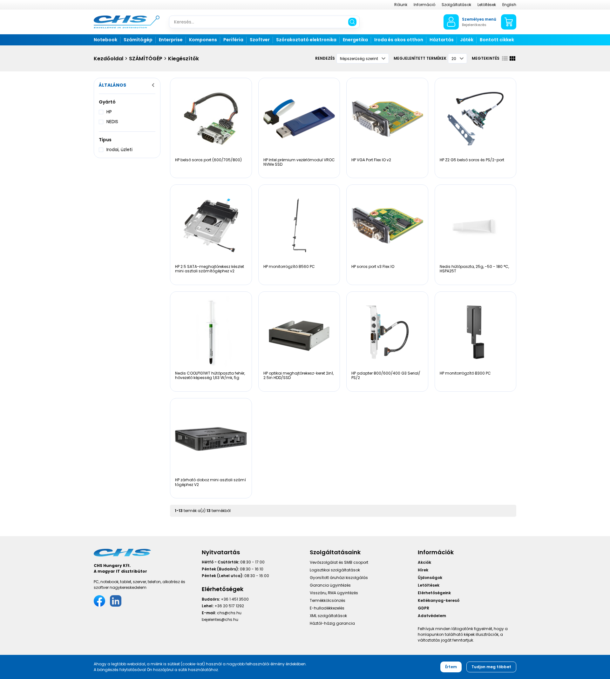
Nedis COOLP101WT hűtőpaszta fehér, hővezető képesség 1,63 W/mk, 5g (210, 375)
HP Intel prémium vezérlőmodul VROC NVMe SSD (299, 162)
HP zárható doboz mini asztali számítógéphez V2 (210, 482)
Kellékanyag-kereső (438, 600)
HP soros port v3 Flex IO (372, 266)
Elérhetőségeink (434, 593)
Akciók (424, 562)
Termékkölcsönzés (327, 600)
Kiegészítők (183, 58)
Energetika (355, 40)
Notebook (105, 40)
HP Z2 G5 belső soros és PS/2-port (472, 160)
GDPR (423, 608)
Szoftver (260, 40)
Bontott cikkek (497, 40)
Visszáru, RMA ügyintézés (334, 593)
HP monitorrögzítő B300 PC (465, 373)
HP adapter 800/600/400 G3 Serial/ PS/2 (385, 375)
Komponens (203, 40)
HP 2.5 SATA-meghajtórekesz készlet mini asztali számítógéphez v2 (209, 269)
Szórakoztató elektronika (306, 40)
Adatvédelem (432, 615)
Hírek (423, 570)
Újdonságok (430, 577)
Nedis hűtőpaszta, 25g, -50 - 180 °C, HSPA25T (474, 269)
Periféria (233, 40)
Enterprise (171, 40)
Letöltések (487, 4)
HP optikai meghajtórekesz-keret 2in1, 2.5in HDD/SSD (298, 375)
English (509, 4)
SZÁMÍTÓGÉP (145, 58)
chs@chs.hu (229, 613)
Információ (424, 4)
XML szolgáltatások (328, 615)
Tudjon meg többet (491, 666)
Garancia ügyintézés (330, 585)
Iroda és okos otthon (398, 40)
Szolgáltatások (456, 4)
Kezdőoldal (108, 58)
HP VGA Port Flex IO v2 (371, 160)
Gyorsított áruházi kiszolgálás (339, 577)
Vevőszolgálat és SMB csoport (339, 562)
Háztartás (442, 40)
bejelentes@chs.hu (220, 619)
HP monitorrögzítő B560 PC (289, 266)
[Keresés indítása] (352, 22)
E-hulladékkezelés (327, 608)
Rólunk (400, 4)
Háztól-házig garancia (332, 623)
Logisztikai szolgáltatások (335, 570)
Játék (466, 40)
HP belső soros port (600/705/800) (208, 160)
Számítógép (138, 40)
